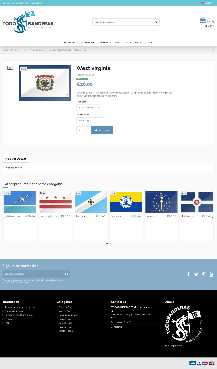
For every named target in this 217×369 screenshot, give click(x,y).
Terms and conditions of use (19, 315)
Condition (11, 167)
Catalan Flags (66, 331)
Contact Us (116, 327)
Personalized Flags (68, 315)
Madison (81, 216)
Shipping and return (15, 311)
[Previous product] (212, 50)
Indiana (150, 216)
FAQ (7, 323)
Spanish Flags (66, 327)
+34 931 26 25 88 (123, 322)
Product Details (16, 158)
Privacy (8, 319)
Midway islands (14, 216)
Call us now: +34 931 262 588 (16, 3)
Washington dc (49, 216)
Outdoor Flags (66, 307)
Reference (81, 74)
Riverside (117, 216)
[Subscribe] (66, 274)
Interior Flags (65, 311)
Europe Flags (65, 323)
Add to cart (104, 130)
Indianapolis (188, 216)
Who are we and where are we (20, 307)
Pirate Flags (65, 319)
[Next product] (213, 50)
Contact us (37, 3)
